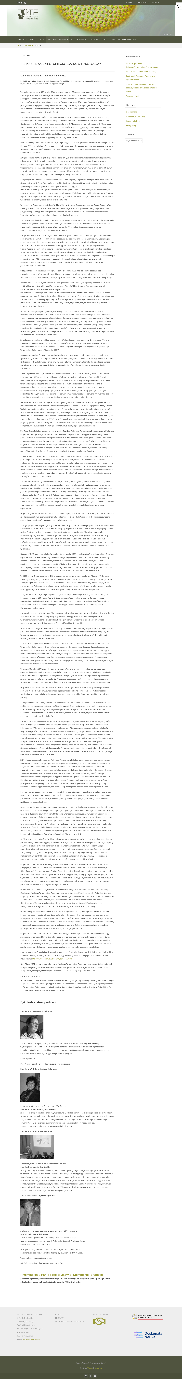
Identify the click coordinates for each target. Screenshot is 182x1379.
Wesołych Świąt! (133, 96)
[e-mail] (19, 3)
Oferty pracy (131, 126)
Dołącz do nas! (142, 2)
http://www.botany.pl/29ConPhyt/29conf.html (52, 958)
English (155, 2)
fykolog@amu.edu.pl (31, 1339)
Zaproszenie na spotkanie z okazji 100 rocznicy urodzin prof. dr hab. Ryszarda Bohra (141, 88)
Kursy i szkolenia (133, 121)
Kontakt (129, 2)
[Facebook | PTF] (22, 3)
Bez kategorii (131, 112)
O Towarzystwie (27, 45)
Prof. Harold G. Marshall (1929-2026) (141, 71)
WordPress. (98, 1368)
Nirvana (90, 1368)
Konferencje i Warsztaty (135, 116)
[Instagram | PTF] (25, 3)
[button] (179, 5)
